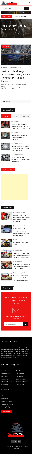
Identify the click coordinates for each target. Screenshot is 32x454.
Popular (16, 116)
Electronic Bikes (21, 379)
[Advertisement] (14, 187)
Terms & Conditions (7, 404)
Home (4, 33)
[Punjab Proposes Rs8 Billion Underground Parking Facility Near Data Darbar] (5, 146)
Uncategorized (20, 384)
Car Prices (4, 376)
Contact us (4, 398)
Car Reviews (19, 376)
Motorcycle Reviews (22, 381)
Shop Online (6, 411)
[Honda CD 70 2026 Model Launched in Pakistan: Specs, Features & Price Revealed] (6, 254)
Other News (5, 384)
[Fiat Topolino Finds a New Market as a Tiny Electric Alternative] (5, 135)
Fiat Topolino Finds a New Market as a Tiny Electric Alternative (19, 137)
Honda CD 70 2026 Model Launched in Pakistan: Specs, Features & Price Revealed (21, 255)
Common (26, 116)
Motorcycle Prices (6, 381)
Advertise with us (6, 401)
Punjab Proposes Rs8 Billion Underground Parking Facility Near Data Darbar (20, 148)
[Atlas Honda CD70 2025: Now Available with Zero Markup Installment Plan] (6, 276)
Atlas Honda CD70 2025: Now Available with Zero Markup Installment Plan (20, 278)
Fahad (5, 67)
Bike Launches (5, 373)
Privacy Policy (5, 407)
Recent (6, 116)
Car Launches (20, 373)
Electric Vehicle (5, 379)
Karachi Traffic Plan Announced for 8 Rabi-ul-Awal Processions (20, 159)
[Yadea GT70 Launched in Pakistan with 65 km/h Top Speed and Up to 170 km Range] (5, 124)
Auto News (19, 371)
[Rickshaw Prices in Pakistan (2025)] (6, 243)
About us (4, 396)
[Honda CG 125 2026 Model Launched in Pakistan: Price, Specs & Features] (6, 265)
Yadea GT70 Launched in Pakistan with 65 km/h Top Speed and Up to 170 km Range (20, 126)
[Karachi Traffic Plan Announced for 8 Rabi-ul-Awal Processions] (5, 157)
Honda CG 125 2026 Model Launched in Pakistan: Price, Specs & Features (21, 266)
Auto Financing (5, 371)
